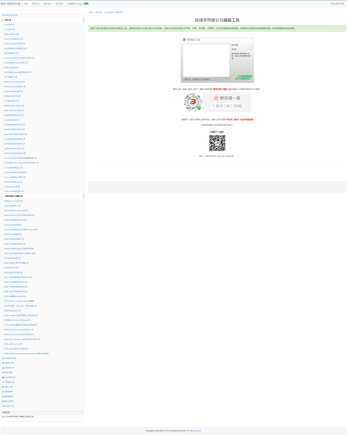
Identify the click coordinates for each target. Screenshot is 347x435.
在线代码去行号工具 (11, 268)
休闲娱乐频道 (9, 406)
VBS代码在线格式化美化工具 (14, 153)
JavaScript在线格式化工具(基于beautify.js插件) (21, 230)
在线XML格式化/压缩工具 (13, 91)
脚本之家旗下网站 (337, 4)
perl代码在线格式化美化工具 (14, 144)
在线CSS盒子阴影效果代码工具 (15, 292)
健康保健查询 (9, 396)
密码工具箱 (8, 373)
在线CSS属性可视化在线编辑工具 (16, 263)
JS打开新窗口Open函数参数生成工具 (17, 72)
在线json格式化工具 (11, 34)
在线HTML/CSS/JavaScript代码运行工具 (19, 330)
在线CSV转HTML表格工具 (13, 110)
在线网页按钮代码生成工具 (14, 115)
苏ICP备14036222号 (193, 431)
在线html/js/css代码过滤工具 (14, 82)
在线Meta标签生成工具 (12, 96)
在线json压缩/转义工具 (12, 206)
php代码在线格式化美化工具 (14, 125)
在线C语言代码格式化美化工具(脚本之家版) (20, 253)
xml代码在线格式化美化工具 (14, 129)
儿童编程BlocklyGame (76, 4)
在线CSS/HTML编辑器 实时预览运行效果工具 (20, 325)
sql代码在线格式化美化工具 (14, 149)
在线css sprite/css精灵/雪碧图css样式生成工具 (21, 315)
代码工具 (8, 20)
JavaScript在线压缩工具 (13, 225)
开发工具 (35, 4)
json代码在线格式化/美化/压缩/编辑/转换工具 (20, 158)
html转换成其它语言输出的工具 (15, 49)
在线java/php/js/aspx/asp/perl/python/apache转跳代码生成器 (26, 354)
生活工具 (59, 4)
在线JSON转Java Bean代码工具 (16, 211)
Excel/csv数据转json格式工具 (15, 177)
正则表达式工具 (10, 358)
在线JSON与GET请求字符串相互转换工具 (19, 215)
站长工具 (47, 4)
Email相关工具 (9, 377)
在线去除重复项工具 (11, 53)
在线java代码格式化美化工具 (14, 244)
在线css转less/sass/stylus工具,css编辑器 (19, 301)
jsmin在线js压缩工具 (11, 120)
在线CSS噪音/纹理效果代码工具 (16, 287)
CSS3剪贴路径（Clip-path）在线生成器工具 (20, 306)
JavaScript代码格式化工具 (13, 39)
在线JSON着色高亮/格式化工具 (15, 220)
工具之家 (166, 431)
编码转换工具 (10, 368)
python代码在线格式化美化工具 (15, 134)
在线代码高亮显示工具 (12, 311)
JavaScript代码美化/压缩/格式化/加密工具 (19, 58)
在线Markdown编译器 (12, 187)
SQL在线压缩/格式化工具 (13, 168)
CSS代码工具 (9, 25)
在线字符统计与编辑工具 (14, 196)
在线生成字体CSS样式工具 (14, 106)
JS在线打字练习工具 (11, 101)
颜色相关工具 (9, 363)
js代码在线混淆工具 (11, 68)
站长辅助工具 (9, 382)
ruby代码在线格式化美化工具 (14, 139)
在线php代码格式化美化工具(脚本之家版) (19, 249)
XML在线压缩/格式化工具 (13, 182)
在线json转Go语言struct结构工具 (16, 349)
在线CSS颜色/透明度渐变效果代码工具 (18, 277)
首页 (26, 4)
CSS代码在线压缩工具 (12, 258)
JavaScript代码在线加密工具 (14, 44)
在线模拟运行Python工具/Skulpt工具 (17, 320)
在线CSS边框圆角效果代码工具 (15, 282)
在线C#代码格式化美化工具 (14, 239)
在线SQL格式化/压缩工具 (13, 273)
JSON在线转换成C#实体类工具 (15, 172)
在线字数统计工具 (10, 77)
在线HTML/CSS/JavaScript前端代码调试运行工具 (22, 339)
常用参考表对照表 (10, 15)
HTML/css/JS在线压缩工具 (14, 191)
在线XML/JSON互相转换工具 (14, 87)
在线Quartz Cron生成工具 (13, 201)
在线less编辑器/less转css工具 (15, 296)
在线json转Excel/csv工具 (13, 344)
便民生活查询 (9, 401)
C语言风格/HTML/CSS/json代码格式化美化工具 (21, 163)
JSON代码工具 (9, 29)
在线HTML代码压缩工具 (13, 234)
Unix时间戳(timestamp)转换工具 (16, 63)
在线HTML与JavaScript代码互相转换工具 (19, 334)
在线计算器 (8, 387)
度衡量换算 (8, 392)
